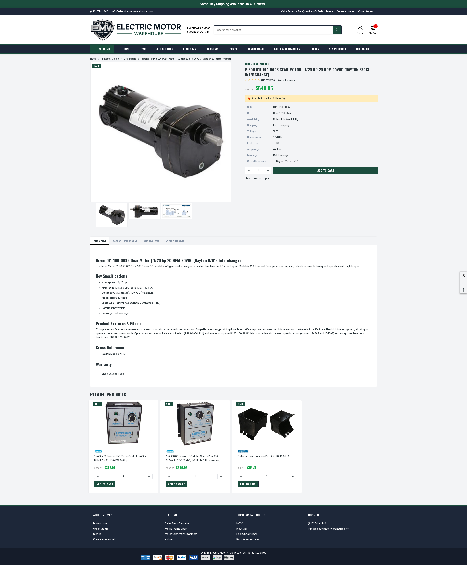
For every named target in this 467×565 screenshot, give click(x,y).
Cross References (175, 240)
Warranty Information (125, 240)
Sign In (97, 534)
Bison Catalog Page (113, 373)
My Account (100, 523)
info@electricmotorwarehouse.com (328, 528)
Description (100, 240)
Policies (169, 539)
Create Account (346, 11)
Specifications (151, 240)
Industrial (241, 528)
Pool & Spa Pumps (247, 534)
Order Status (365, 11)
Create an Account (104, 539)
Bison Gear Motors (257, 64)
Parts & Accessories (247, 539)
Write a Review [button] (286, 80)
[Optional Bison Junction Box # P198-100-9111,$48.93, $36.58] (267, 423)
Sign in (360, 33)
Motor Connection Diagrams (181, 534)
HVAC (239, 523)
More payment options (259, 178)
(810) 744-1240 (317, 523)
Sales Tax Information (177, 523)
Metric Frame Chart (176, 528)
